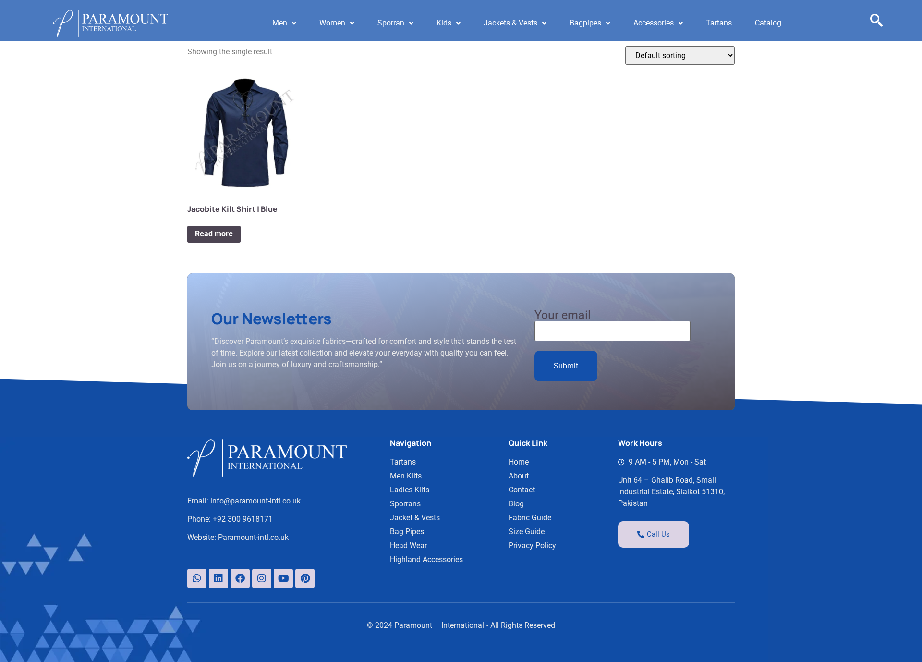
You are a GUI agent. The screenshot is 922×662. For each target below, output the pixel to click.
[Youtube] (283, 578)
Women (332, 22)
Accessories (653, 22)
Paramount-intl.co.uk (253, 537)
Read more (214, 233)
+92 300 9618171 (243, 519)
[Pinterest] (305, 578)
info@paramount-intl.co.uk (255, 500)
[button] (284, 23)
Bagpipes (585, 22)
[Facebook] (240, 578)
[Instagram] (261, 578)
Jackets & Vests (510, 22)
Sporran (390, 22)
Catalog (768, 22)
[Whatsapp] (196, 578)
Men (279, 22)
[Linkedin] (218, 578)
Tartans (719, 22)
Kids (444, 22)
